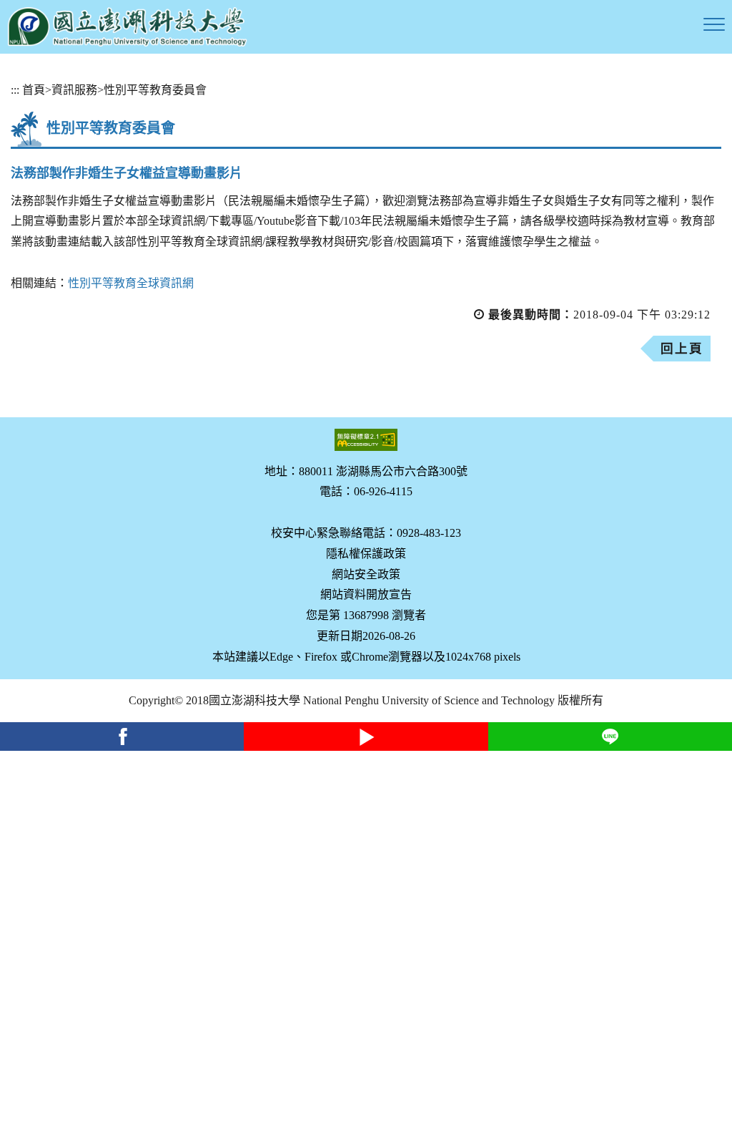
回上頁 (682, 348)
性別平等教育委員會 (155, 90)
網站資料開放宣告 (366, 594)
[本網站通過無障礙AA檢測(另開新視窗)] (366, 440)
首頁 (33, 90)
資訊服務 (74, 90)
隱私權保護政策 (366, 554)
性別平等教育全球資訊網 (131, 283)
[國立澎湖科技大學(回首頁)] (127, 27)
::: (15, 90)
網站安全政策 (366, 574)
